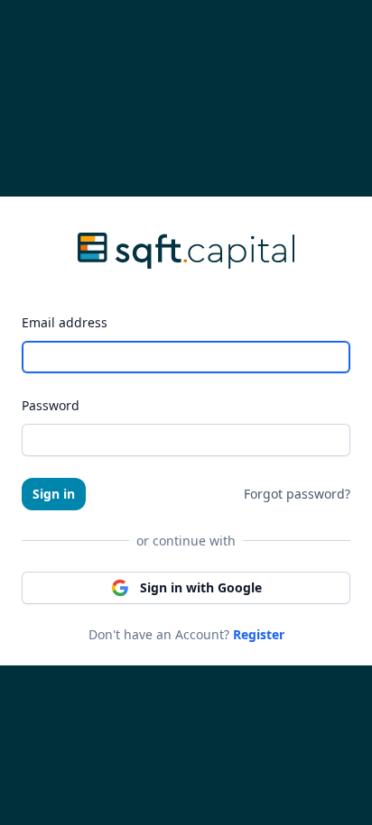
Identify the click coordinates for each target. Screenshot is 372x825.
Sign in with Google (201, 587)
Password (50, 405)
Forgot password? (297, 493)
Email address (64, 322)
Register (258, 634)
